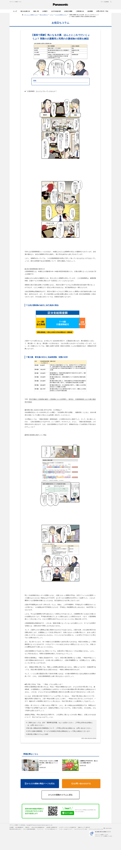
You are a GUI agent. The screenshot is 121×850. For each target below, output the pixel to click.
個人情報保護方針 (19, 827)
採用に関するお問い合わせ (15, 829)
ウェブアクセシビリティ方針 (80, 829)
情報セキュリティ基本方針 (84, 827)
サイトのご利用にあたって (51, 829)
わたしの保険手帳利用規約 (29, 829)
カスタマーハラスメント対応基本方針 (67, 827)
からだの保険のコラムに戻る (60, 795)
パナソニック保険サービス (15, 1)
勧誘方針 (27, 827)
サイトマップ (40, 829)
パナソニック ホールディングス (96, 829)
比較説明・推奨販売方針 (51, 827)
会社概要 (11, 827)
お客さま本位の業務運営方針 (37, 827)
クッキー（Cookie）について (65, 829)
